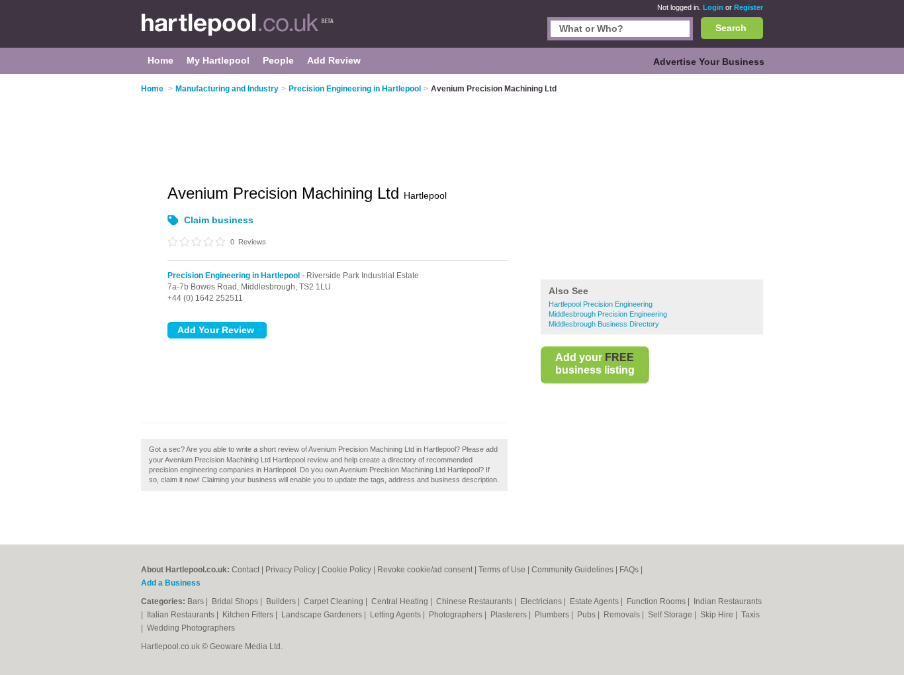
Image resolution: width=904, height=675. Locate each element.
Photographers (456, 614)
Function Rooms (657, 601)
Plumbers (553, 614)
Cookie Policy (346, 569)
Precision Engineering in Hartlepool (233, 275)
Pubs (587, 614)
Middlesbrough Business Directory (604, 324)
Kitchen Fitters (248, 614)
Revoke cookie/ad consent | (427, 569)
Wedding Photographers (191, 628)
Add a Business (171, 583)
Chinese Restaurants (475, 601)
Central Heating (400, 601)
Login (713, 7)
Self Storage (671, 614)
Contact (245, 569)
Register (748, 7)
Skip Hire (717, 614)
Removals (623, 614)
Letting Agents (396, 614)
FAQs (629, 569)
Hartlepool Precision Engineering (601, 304)
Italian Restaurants (181, 614)
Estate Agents (595, 601)
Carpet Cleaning (334, 601)
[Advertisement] (652, 178)
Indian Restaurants (728, 601)
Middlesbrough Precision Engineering (608, 314)
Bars (196, 601)
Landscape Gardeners (322, 614)
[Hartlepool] (237, 30)
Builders (282, 601)
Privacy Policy (290, 569)
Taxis (750, 614)
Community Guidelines (572, 569)
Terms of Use (501, 569)
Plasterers (509, 614)
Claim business (218, 220)
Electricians (542, 601)
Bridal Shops (236, 601)
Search (730, 28)
